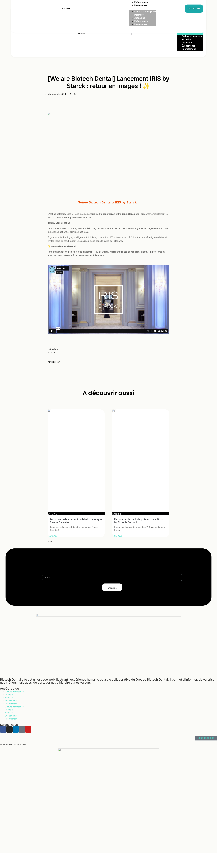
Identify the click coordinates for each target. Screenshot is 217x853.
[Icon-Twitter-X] (22, 729)
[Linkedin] (16, 729)
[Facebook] (3, 729)
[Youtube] (28, 729)
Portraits (186, 39)
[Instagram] (9, 729)
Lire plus (53, 536)
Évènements (188, 46)
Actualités (187, 42)
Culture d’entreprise (192, 36)
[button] (190, 33)
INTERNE (73, 94)
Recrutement (189, 49)
